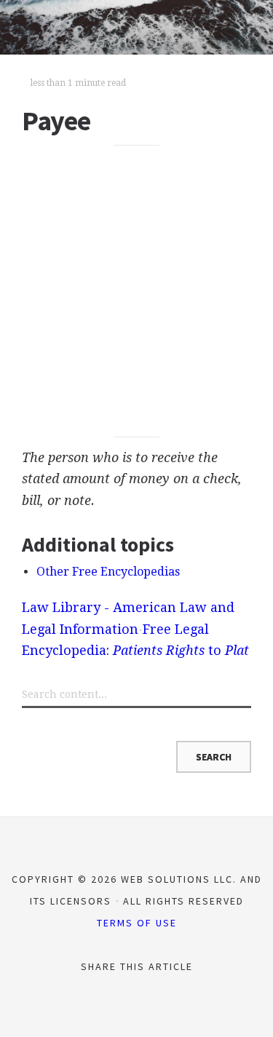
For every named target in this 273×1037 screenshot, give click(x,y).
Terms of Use (137, 922)
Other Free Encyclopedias (108, 572)
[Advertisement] (136, 291)
